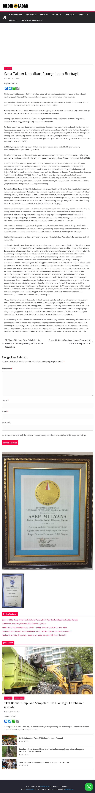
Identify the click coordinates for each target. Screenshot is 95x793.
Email (5, 411)
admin (18, 79)
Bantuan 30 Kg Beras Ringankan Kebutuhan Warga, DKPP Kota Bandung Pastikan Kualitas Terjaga (40, 620)
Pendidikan (83, 15)
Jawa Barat (8, 698)
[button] (35, 14)
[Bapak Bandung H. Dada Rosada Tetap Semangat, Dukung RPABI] (9, 764)
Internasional (15, 15)
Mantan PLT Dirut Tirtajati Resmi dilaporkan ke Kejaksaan (24, 624)
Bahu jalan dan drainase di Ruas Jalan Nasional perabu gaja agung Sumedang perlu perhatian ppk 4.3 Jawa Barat (51, 750)
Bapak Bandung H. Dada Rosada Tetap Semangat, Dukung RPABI (44, 762)
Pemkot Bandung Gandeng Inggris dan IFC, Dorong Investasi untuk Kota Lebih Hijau (34, 627)
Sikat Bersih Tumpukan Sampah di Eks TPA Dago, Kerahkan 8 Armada (44, 705)
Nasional (30, 15)
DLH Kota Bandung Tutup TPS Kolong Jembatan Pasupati (41, 738)
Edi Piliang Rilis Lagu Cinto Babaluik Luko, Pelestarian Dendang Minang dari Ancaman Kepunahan (24, 343)
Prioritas (8, 68)
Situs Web (6, 422)
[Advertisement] (47, 47)
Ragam (12, 20)
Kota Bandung (19, 698)
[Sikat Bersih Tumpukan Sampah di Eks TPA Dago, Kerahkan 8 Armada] (47, 670)
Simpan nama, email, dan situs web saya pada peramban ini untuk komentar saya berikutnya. (45, 435)
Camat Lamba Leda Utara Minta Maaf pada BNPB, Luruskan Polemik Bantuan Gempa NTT (36, 631)
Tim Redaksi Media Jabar (31, 20)
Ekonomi (44, 15)
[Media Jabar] (4, 17)
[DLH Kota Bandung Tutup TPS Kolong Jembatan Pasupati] (9, 740)
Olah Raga (69, 15)
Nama (5, 400)
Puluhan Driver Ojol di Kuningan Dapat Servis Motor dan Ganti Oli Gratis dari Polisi (34, 635)
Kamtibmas (56, 15)
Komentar (7, 368)
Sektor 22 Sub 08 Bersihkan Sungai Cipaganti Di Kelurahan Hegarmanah (69, 342)
